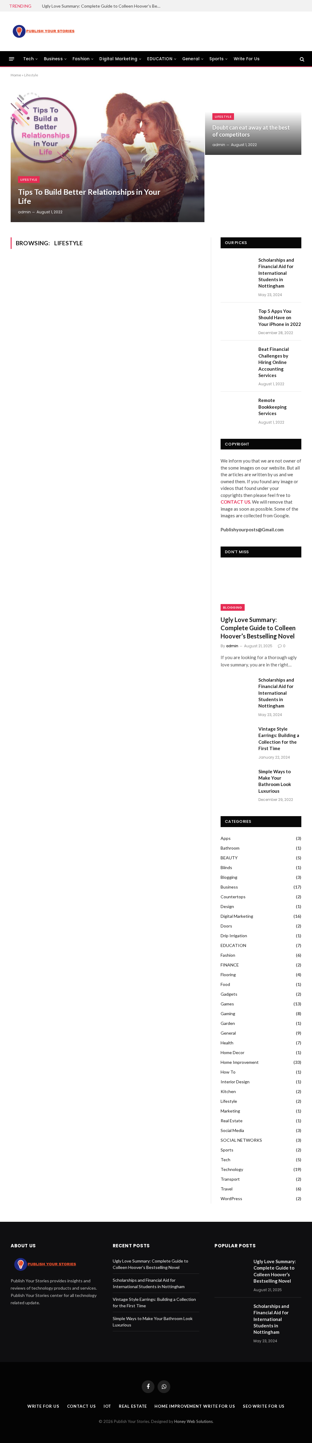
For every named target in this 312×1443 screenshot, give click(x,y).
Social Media (232, 1130)
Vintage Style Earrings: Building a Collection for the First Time (278, 738)
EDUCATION (159, 59)
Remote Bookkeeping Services (272, 406)
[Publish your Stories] (43, 31)
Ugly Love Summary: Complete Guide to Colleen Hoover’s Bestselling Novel (103, 6)
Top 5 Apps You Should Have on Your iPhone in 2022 (279, 317)
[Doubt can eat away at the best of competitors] (253, 121)
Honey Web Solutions (193, 1421)
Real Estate (232, 1120)
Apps (226, 838)
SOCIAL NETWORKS (241, 1140)
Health (227, 1042)
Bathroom (230, 848)
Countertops (233, 896)
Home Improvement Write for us (194, 1406)
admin (24, 212)
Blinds (226, 867)
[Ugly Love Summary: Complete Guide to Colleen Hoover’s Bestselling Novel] (261, 588)
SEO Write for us (264, 1406)
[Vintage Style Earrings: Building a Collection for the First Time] (237, 736)
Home (16, 75)
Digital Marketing (118, 59)
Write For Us (247, 59)
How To (228, 1071)
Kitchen (228, 1091)
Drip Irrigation (234, 935)
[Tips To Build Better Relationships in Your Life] (107, 155)
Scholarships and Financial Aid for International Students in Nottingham (276, 273)
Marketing (230, 1110)
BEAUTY (229, 857)
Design (227, 906)
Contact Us (81, 1406)
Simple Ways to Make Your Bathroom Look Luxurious (274, 781)
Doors (226, 925)
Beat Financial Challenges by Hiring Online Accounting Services (273, 362)
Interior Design (235, 1081)
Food (225, 984)
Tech (28, 59)
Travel (226, 1188)
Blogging (232, 607)
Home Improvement (240, 1062)
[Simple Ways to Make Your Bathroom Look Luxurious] (237, 779)
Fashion (81, 59)
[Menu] (11, 58)
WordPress (231, 1198)
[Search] (301, 59)
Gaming (228, 1013)
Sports (216, 59)
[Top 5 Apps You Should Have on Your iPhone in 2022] (237, 318)
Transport (230, 1179)
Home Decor (232, 1052)
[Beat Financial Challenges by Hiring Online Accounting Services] (237, 356)
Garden (228, 1023)
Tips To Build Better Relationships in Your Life (89, 196)
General (191, 59)
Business (53, 59)
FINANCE (230, 964)
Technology (232, 1169)
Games (227, 1003)
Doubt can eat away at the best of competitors (251, 131)
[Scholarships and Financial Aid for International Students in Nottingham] (237, 267)
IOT (108, 1406)
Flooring (228, 974)
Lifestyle (28, 179)
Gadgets (229, 994)
